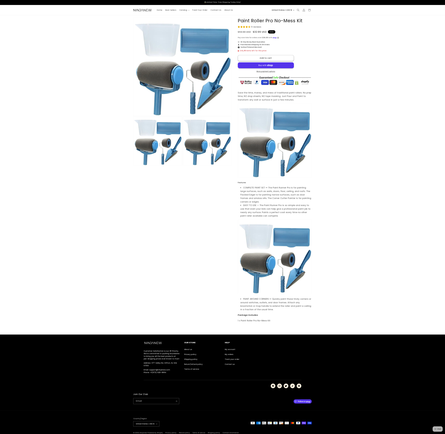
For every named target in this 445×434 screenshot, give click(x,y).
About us (188, 349)
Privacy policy (190, 354)
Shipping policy (190, 359)
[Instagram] (279, 386)
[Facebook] (273, 386)
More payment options (266, 71)
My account (230, 349)
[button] (184, 10)
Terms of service (191, 369)
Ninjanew (143, 433)
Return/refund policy (193, 364)
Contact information (231, 433)
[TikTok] (292, 386)
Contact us (230, 364)
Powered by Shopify (155, 433)
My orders (229, 354)
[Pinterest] (299, 386)
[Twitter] (286, 386)
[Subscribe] (176, 401)
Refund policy (184, 433)
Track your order (232, 359)
